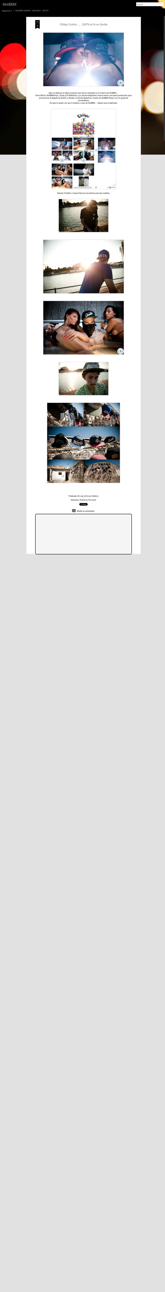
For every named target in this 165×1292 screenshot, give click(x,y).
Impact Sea (77, 193)
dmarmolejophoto (89, 95)
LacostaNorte (83, 100)
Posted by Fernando (88, 500)
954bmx (95, 496)
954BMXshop (52, 95)
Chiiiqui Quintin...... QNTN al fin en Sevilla (83, 24)
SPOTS (45, 10)
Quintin (64, 98)
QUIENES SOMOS (23, 10)
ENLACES (36, 10)
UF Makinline (71, 95)
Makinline (87, 98)
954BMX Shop (107, 98)
